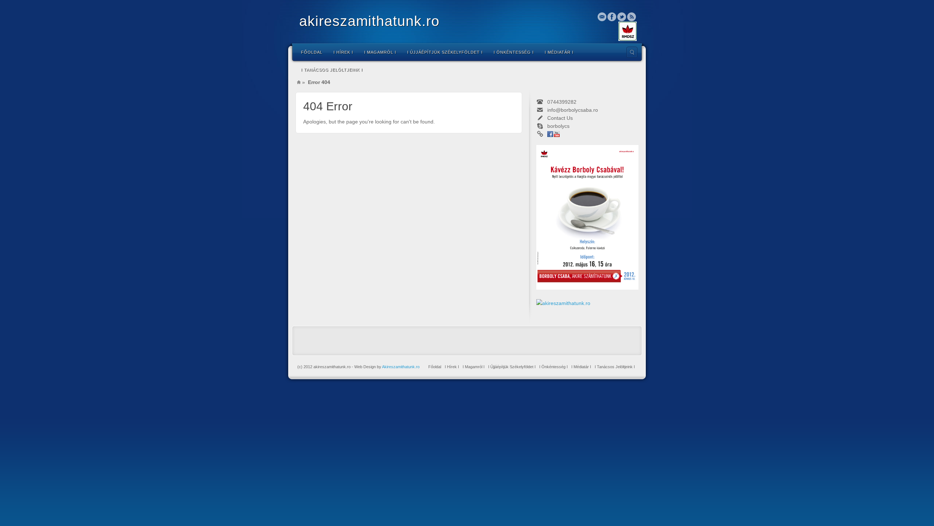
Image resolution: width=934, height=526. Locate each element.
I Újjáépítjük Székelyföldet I (445, 52)
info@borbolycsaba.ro (572, 110)
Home (299, 82)
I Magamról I (380, 52)
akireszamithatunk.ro (369, 21)
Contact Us (560, 118)
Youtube (557, 134)
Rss (631, 16)
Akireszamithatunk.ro (401, 367)
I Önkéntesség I (514, 52)
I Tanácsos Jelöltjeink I (332, 70)
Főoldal (312, 52)
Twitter (621, 16)
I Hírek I (343, 52)
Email (602, 16)
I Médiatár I (559, 52)
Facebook (611, 16)
